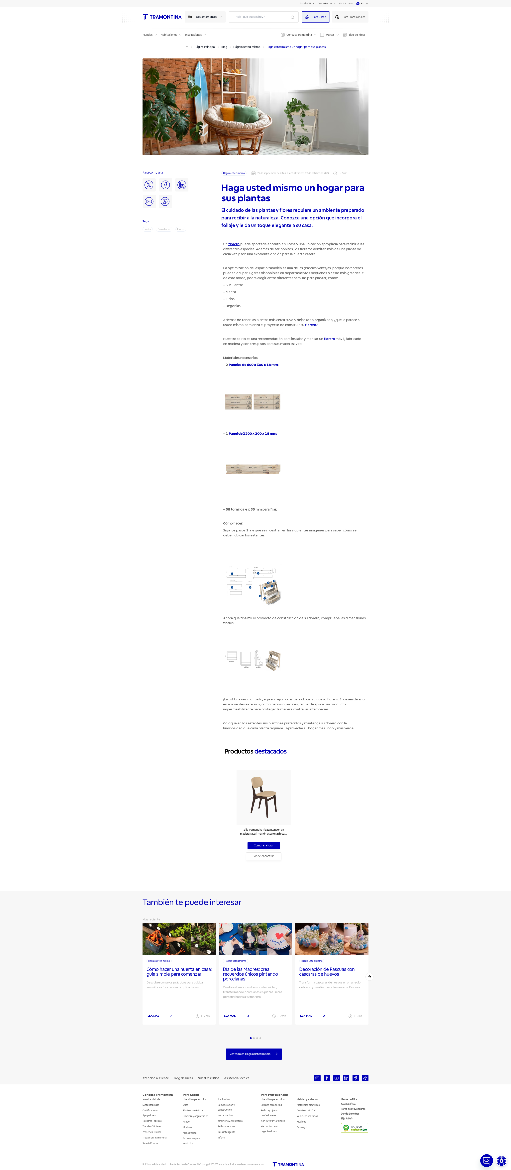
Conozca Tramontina (299, 34)
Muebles (187, 1127)
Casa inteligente (226, 1132)
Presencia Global (152, 1132)
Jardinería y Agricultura (230, 1121)
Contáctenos (346, 3)
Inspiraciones (193, 34)
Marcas (330, 34)
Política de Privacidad (154, 1164)
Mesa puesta (189, 1133)
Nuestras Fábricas (152, 1121)
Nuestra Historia (151, 1099)
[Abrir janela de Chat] (486, 1160)
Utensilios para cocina (194, 1099)
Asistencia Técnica (236, 1078)
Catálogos (302, 1127)
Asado (186, 1122)
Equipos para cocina (271, 1105)
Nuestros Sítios (208, 1078)
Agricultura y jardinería (273, 1121)
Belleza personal (227, 1126)
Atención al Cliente (156, 1078)
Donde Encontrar (327, 3)
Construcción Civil (306, 1110)
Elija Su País (347, 1118)
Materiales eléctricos (308, 1105)
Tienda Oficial (307, 3)
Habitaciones (169, 34)
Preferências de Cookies (183, 1164)
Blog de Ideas (357, 34)
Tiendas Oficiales (152, 1126)
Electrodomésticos (193, 1110)
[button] (501, 1160)
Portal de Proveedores (353, 1109)
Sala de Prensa (150, 1143)
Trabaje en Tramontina (154, 1137)
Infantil (222, 1137)
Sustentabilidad (151, 1105)
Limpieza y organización (195, 1116)
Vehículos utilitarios (307, 1116)
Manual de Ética (349, 1099)
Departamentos (206, 17)
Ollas (185, 1105)
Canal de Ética (348, 1104)
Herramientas (225, 1115)
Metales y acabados (307, 1099)
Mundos (148, 34)
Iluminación (224, 1099)
